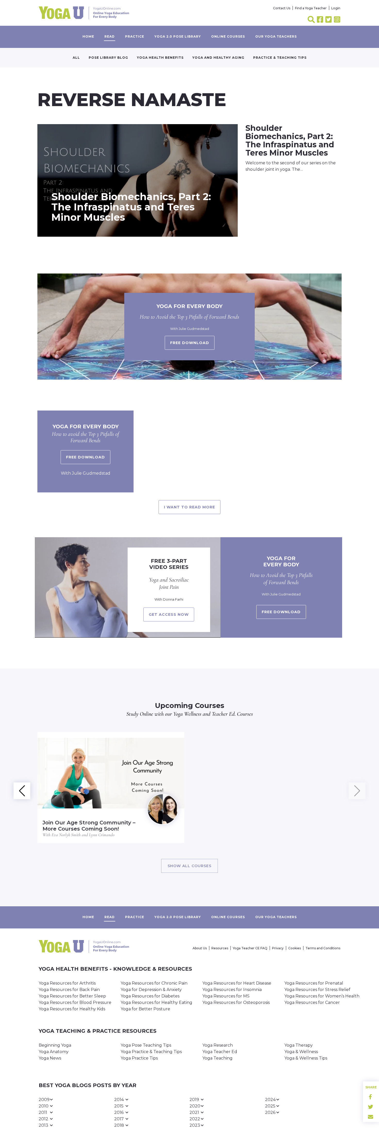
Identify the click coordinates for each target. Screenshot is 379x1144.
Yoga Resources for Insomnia (232, 989)
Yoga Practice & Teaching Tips (151, 1051)
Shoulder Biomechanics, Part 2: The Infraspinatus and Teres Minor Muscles (131, 207)
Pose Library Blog (108, 57)
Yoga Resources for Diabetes (150, 996)
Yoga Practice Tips (139, 1058)
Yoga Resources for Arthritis (67, 983)
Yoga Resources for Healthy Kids (72, 1008)
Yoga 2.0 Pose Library (177, 36)
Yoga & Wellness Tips (305, 1058)
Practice (134, 36)
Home (88, 36)
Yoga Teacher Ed (219, 1051)
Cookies (294, 948)
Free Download (85, 457)
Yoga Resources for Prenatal (313, 983)
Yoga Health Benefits (160, 57)
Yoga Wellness (187, 714)
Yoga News (50, 1058)
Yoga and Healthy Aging (218, 57)
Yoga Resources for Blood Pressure (75, 1002)
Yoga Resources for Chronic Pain (154, 983)
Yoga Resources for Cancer (312, 1002)
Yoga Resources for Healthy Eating (156, 1002)
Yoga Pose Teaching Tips (146, 1045)
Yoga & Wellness (301, 1051)
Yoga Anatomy (54, 1051)
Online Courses (228, 36)
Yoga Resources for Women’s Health (321, 996)
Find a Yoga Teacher (311, 8)
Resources (219, 948)
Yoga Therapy (298, 1045)
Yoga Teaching (217, 1058)
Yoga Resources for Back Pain (69, 989)
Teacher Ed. (224, 714)
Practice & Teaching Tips (280, 57)
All (76, 57)
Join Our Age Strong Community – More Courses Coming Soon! (89, 825)
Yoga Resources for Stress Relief (317, 989)
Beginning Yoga (55, 1045)
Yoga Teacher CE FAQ (250, 948)
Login (335, 8)
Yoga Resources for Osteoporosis (236, 1002)
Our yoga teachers (276, 36)
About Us (200, 948)
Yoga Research (217, 1045)
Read (109, 36)
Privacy (278, 948)
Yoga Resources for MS (226, 996)
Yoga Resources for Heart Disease (236, 983)
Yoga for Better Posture (145, 1008)
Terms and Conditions (323, 948)
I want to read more (189, 507)
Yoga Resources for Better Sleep (72, 996)
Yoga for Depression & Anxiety (151, 989)
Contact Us (281, 8)
